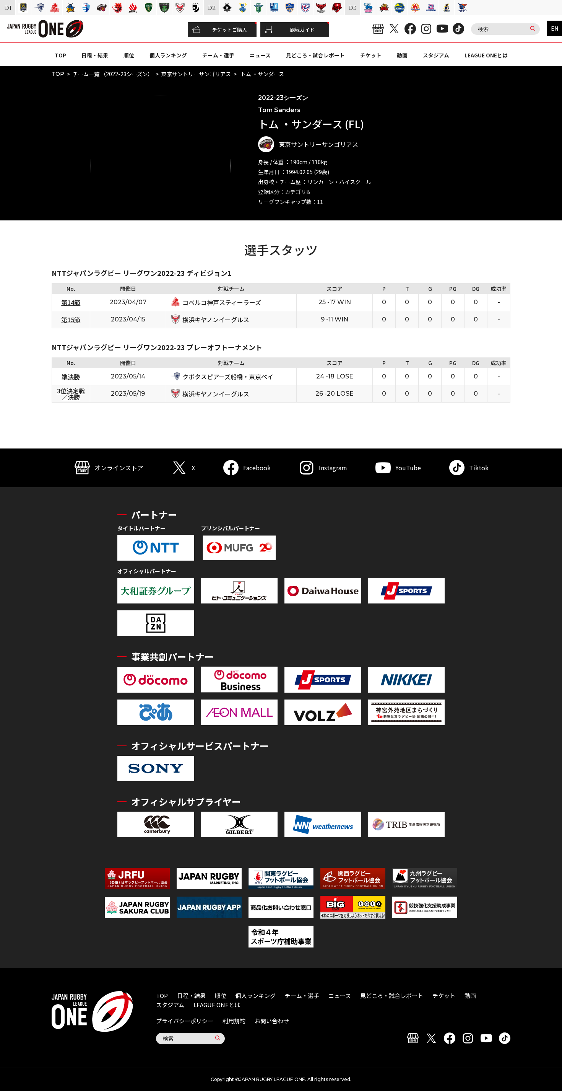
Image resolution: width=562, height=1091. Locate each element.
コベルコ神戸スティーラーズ (221, 302)
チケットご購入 (229, 29)
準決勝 (71, 376)
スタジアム (436, 55)
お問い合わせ (272, 1021)
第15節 (70, 319)
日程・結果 (94, 55)
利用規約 (234, 1021)
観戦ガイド (302, 29)
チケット (371, 55)
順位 (128, 55)
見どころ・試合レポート (315, 55)
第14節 (70, 302)
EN (554, 28)
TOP (60, 55)
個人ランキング (168, 55)
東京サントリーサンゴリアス (196, 74)
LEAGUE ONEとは (486, 55)
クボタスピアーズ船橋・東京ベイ (227, 376)
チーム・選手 (218, 55)
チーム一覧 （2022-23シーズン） (113, 74)
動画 (402, 55)
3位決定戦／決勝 (71, 393)
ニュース (260, 55)
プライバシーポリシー (184, 1021)
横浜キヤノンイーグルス (215, 319)
